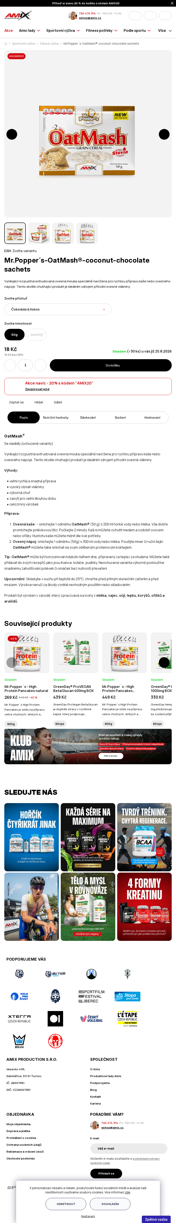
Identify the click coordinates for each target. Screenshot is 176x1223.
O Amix (95, 1069)
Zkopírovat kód (37, 389)
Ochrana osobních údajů (23, 1145)
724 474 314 (87, 13)
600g (11, 724)
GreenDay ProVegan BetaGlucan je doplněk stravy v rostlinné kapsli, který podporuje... (75, 709)
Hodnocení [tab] (152, 417)
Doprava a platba (18, 1131)
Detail (27, 661)
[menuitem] (10, 30)
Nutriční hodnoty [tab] (55, 417)
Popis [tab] (24, 417)
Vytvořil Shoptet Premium (13, 1214)
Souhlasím (110, 1204)
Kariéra (95, 1103)
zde (127, 1192)
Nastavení (88, 1216)
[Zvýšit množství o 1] (40, 365)
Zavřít (28, 407)
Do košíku (113, 365)
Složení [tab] (120, 417)
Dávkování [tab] (88, 417)
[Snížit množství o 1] (10, 365)
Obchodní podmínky (20, 1158)
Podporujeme (100, 1083)
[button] (11, 134)
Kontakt (95, 1097)
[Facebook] (9, 1203)
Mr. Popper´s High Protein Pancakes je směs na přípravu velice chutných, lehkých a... (25, 709)
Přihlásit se (106, 1173)
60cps (59, 724)
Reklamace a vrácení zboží (25, 1151)
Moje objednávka (18, 1124)
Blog (93, 1090)
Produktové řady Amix (105, 1076)
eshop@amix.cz (90, 18)
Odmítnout (66, 1204)
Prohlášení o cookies (21, 1138)
